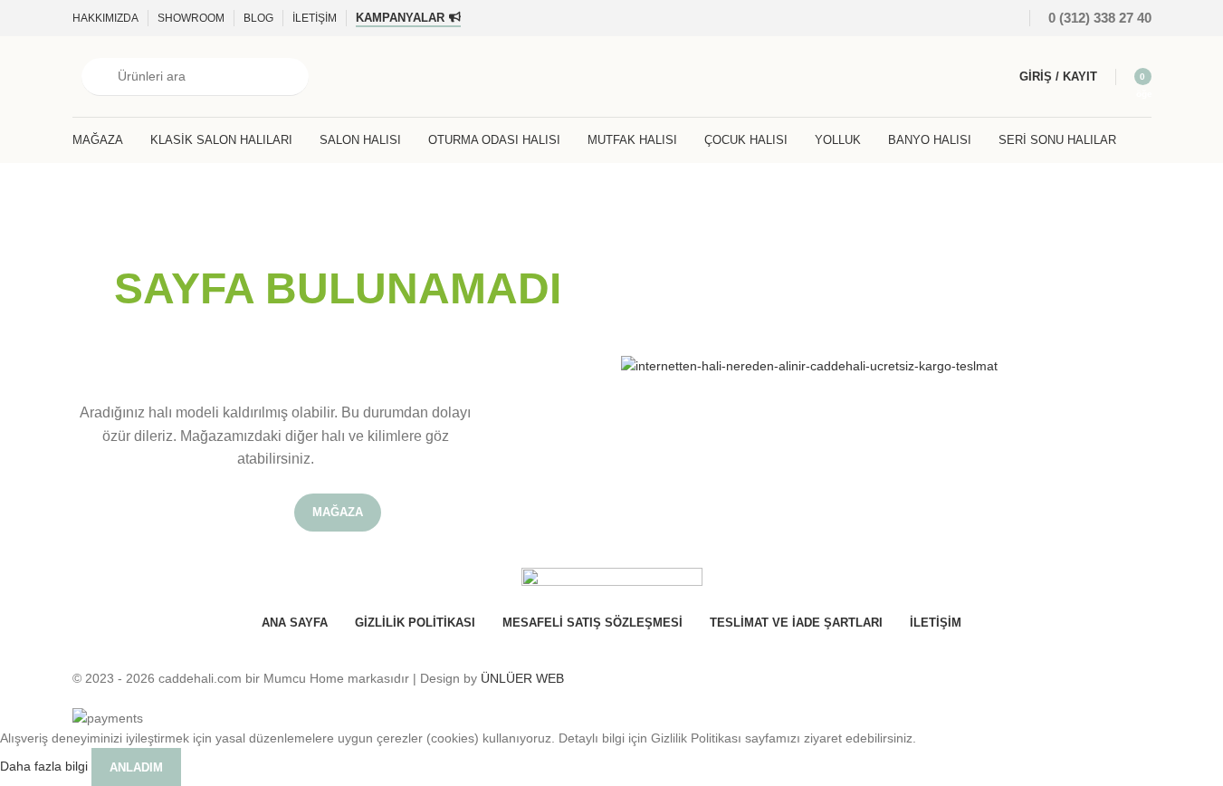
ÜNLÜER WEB (522, 678)
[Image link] (809, 365)
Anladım (136, 767)
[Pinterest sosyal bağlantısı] (999, 18)
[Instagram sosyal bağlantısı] (976, 18)
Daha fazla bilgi (45, 766)
